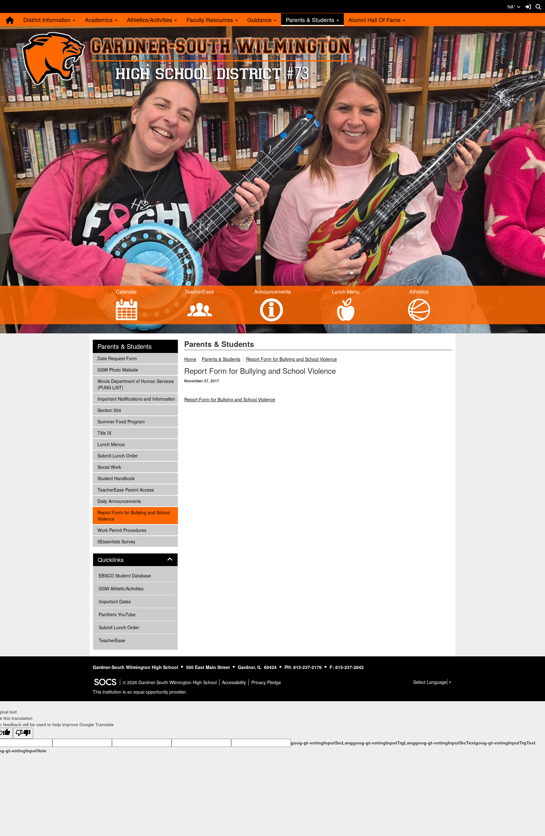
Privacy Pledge (266, 682)
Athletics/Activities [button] (150, 19)
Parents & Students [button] (311, 19)
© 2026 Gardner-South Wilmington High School (170, 682)
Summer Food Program (121, 421)
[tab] (135, 559)
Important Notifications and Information (136, 398)
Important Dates (115, 601)
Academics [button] (99, 19)
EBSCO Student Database (125, 575)
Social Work (109, 466)
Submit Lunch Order (117, 455)
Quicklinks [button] (118, 560)
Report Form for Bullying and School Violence (291, 359)
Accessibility (234, 682)
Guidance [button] (260, 19)
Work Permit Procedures (121, 530)
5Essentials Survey (116, 541)
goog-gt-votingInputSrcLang (322, 742)
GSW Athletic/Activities (121, 588)
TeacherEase (112, 640)
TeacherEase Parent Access (125, 489)
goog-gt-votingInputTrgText (505, 742)
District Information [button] (47, 19)
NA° (512, 6)
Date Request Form (117, 358)
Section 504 (109, 410)
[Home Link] (9, 19)
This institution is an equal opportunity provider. (140, 692)
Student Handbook (116, 478)
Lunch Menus (111, 444)
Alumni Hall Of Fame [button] (375, 19)
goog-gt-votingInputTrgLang (384, 742)
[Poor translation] (23, 733)
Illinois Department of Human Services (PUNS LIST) (135, 384)
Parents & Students (221, 359)
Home (190, 359)
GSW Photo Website (117, 369)
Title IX (105, 432)
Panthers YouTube (117, 614)
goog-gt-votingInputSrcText (445, 742)
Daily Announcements (119, 501)
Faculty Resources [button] (210, 19)
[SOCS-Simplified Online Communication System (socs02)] (105, 682)
